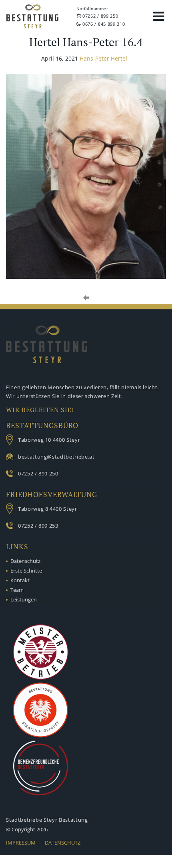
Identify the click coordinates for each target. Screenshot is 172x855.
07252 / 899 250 (100, 16)
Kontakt (20, 580)
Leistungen (23, 599)
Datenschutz (25, 561)
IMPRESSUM (21, 842)
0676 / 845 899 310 (103, 24)
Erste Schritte (26, 570)
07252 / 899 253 (38, 525)
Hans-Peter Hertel (103, 58)
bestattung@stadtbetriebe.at (56, 456)
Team (17, 589)
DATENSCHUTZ (62, 842)
